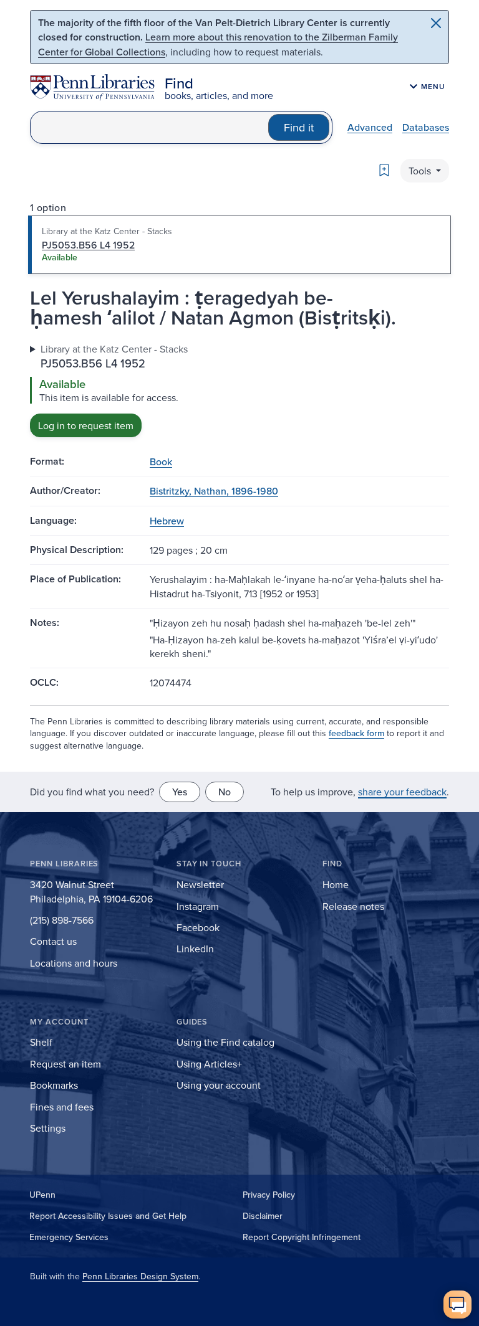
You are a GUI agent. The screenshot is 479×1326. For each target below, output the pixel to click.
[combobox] (149, 127)
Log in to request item (85, 425)
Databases (425, 127)
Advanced (369, 127)
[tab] (239, 244)
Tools (421, 171)
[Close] (435, 23)
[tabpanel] (239, 389)
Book (161, 461)
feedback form (356, 733)
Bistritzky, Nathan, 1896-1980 (214, 491)
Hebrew (167, 521)
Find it (299, 127)
